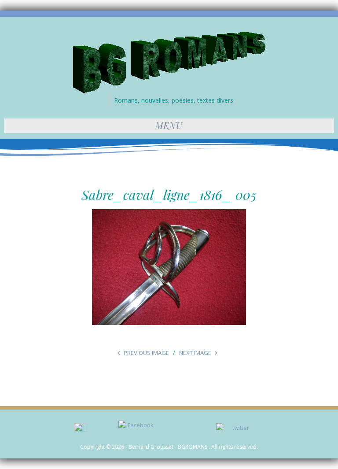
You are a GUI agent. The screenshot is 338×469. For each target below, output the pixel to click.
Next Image (195, 353)
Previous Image (146, 353)
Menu (169, 125)
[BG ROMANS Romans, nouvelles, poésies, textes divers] (169, 61)
